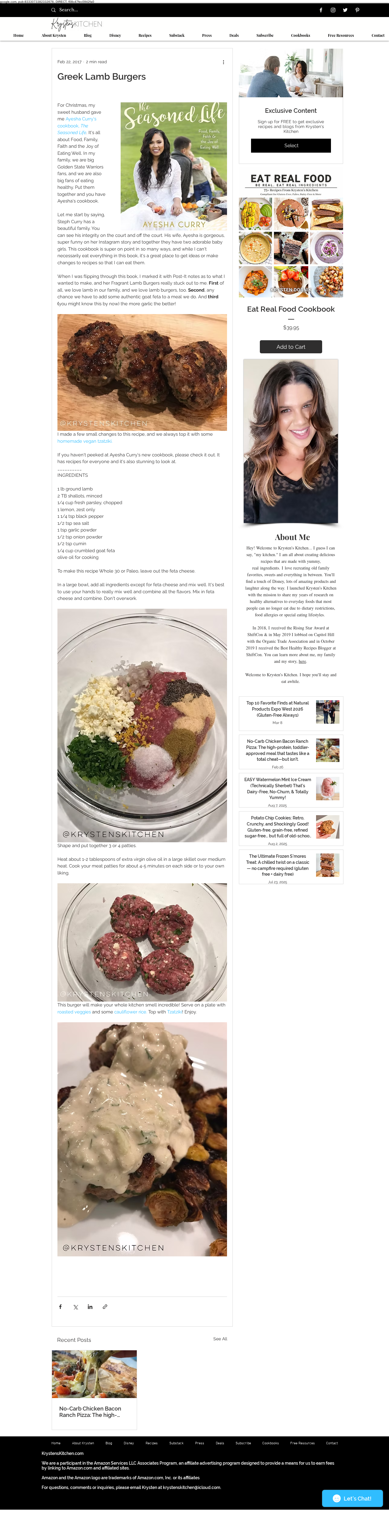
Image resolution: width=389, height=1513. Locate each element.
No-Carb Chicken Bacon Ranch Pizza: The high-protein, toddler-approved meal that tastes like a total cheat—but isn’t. (94, 1411)
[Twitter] (345, 10)
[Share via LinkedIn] (90, 1307)
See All (220, 1338)
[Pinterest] (357, 10)
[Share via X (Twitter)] (75, 1307)
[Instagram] (333, 10)
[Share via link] (105, 1307)
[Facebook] (321, 10)
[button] (141, 35)
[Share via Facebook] (60, 1307)
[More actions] (223, 61)
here (302, 661)
